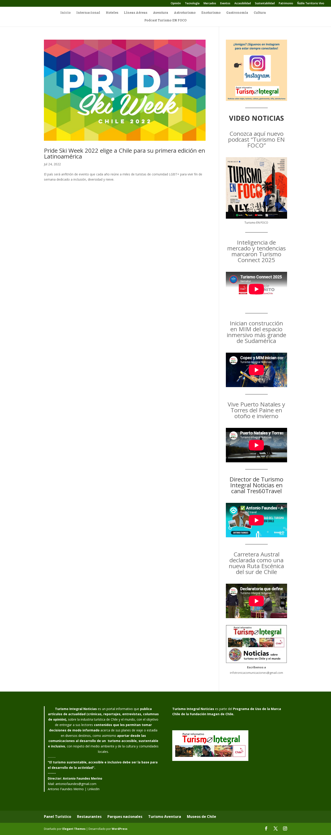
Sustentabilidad (265, 3)
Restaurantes (89, 816)
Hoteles (112, 13)
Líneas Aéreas (135, 13)
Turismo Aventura (164, 816)
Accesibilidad (242, 3)
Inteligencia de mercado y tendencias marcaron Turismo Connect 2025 (256, 251)
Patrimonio (286, 3)
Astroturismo (185, 13)
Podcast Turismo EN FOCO (165, 20)
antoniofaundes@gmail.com (75, 784)
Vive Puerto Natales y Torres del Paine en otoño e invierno (256, 410)
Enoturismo (211, 13)
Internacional (88, 13)
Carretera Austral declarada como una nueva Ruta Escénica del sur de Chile (256, 563)
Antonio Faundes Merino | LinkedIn (74, 789)
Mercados (210, 3)
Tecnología (192, 3)
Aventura (160, 13)
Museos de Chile (201, 816)
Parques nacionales (124, 816)
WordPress (119, 829)
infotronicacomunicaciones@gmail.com (256, 673)
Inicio (65, 13)
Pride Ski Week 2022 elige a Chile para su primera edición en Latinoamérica (124, 153)
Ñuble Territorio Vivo (310, 3)
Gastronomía (237, 13)
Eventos (225, 3)
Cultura (260, 13)
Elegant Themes (74, 829)
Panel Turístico (57, 816)
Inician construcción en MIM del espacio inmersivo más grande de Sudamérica (256, 332)
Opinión (176, 3)
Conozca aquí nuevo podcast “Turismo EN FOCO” (256, 139)
